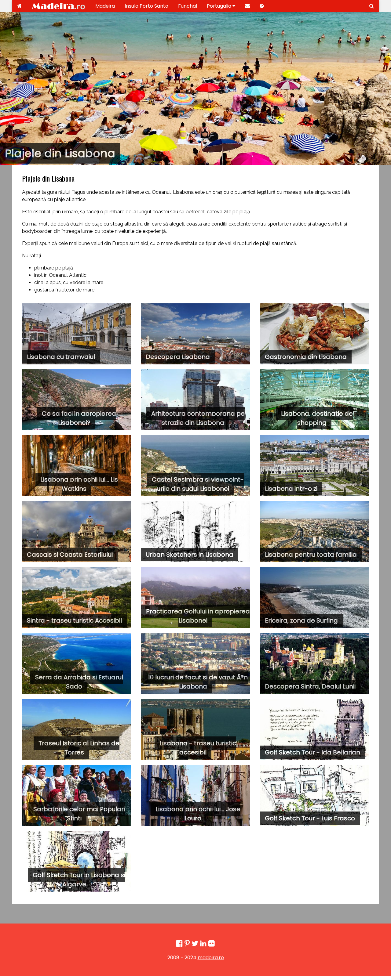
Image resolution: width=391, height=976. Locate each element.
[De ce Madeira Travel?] (262, 6)
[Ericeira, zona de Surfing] (314, 597)
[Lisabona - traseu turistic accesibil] (195, 729)
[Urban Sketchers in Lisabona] (195, 531)
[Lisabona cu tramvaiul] (76, 333)
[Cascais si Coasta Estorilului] (76, 531)
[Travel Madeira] (19, 6)
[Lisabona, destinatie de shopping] (314, 399)
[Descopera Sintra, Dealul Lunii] (314, 663)
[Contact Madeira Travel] (247, 6)
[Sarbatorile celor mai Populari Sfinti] (76, 795)
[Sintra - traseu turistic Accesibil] (76, 597)
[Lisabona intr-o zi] (314, 465)
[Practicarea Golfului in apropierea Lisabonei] (195, 597)
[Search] (371, 6)
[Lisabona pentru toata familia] (314, 531)
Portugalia (219, 5)
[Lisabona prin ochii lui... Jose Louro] (195, 795)
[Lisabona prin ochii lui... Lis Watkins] (76, 465)
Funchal (187, 5)
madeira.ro (211, 957)
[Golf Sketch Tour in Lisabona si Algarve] (76, 861)
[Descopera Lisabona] (195, 333)
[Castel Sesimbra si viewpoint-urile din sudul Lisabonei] (195, 465)
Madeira (105, 5)
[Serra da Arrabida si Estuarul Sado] (76, 663)
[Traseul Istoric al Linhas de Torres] (76, 729)
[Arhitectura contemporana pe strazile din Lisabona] (195, 399)
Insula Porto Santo (146, 5)
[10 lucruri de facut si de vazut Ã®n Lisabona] (195, 663)
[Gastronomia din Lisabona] (314, 333)
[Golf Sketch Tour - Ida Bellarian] (314, 729)
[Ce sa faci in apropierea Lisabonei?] (76, 399)
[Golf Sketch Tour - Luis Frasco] (314, 795)
